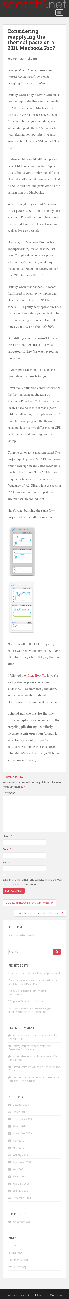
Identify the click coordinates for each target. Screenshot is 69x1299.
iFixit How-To (36, 675)
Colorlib (32, 1295)
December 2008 (22, 1198)
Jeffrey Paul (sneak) (24, 1046)
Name (7, 836)
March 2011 (20, 1126)
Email (7, 849)
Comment (9, 793)
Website (7, 862)
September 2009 (22, 1162)
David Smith (20, 1067)
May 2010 (18, 1140)
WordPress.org (17, 1267)
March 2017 (20, 1112)
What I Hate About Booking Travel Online (33, 1037)
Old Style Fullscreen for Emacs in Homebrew (27, 992)
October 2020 (21, 1104)
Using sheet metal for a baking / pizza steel (34, 973)
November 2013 (22, 1119)
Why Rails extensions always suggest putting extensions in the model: (30, 1010)
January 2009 (20, 1190)
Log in (12, 1245)
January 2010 (20, 1155)
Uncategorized (22, 1221)
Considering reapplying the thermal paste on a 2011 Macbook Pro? (32, 981)
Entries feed (15, 1252)
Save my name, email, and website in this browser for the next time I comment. (32, 882)
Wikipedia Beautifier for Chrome (27, 1001)
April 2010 (18, 1147)
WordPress (56, 1295)
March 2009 (20, 1176)
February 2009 (21, 1183)
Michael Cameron (23, 1077)
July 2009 (18, 1169)
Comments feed (18, 1259)
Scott (34, 58)
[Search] (57, 952)
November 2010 (22, 1133)
